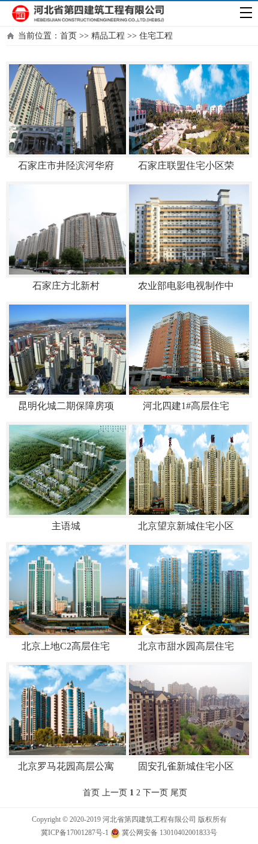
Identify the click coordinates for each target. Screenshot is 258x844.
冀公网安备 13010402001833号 (168, 832)
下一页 (155, 792)
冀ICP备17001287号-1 (75, 832)
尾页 (178, 792)
